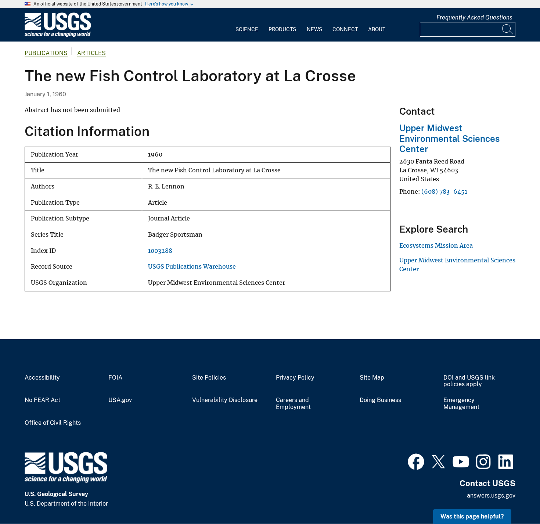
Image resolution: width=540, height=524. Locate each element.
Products (282, 29)
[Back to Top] (513, 497)
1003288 (160, 250)
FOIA (115, 377)
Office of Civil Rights (53, 423)
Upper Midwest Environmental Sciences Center (449, 138)
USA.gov (120, 400)
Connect (345, 29)
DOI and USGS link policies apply (469, 381)
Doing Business (380, 400)
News (314, 29)
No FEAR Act (42, 400)
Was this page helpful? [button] (472, 516)
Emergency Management (461, 403)
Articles (91, 53)
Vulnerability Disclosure (225, 400)
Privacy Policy (295, 377)
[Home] (58, 35)
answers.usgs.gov (491, 495)
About (376, 29)
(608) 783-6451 (444, 191)
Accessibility (42, 377)
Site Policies (209, 377)
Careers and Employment (293, 403)
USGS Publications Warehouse (192, 266)
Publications (46, 53)
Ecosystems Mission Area (436, 245)
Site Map (372, 377)
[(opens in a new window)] (416, 461)
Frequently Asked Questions (474, 17)
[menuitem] (246, 24)
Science (246, 29)
